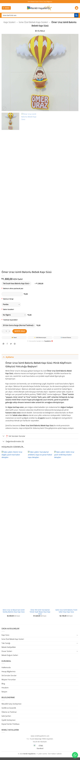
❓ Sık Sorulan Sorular (15, 436)
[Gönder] (76, 15)
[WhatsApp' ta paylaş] (3, 344)
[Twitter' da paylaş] (11, 344)
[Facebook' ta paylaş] (7, 344)
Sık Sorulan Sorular (9, 675)
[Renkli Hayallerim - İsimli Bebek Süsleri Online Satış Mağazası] (39, 8)
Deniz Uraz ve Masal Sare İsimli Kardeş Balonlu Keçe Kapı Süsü (14, 611)
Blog (3, 683)
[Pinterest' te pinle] (14, 344)
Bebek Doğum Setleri (10, 655)
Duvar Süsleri (7, 651)
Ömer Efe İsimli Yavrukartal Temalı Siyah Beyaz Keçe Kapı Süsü (40, 612)
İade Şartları (6, 716)
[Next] (74, 72)
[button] (6, 8)
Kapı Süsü (5, 635)
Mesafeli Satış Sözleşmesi (11, 704)
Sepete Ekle (19, 331)
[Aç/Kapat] (4, 357)
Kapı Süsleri (9, 22)
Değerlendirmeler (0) (15, 441)
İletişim (4, 692)
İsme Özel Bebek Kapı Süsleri (33, 22)
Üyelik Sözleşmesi (8, 720)
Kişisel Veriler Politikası (10, 724)
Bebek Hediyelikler (9, 647)
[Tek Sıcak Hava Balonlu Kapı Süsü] (18, 283)
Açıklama (10, 357)
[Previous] (6, 72)
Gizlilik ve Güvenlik (9, 708)
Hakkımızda (6, 667)
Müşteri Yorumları (9, 679)
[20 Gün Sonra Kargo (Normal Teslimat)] (19, 325)
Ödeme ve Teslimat (9, 712)
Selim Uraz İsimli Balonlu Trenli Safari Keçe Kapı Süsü (66, 611)
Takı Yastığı (6, 643)
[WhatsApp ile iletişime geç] (75, 755)
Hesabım (5, 687)
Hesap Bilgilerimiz (9, 671)
